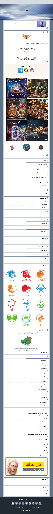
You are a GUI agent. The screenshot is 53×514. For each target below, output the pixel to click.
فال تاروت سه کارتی (43, 381)
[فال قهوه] (37, 110)
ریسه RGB (45, 258)
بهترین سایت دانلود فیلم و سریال (41, 426)
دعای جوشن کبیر (26, 51)
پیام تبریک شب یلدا (43, 455)
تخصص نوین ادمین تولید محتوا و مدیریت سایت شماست (37, 434)
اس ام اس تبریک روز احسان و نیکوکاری (40, 172)
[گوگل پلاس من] (19, 503)
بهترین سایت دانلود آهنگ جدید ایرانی (40, 431)
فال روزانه (33, 2)
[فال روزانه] (16, 89)
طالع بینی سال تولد (44, 352)
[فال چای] (37, 131)
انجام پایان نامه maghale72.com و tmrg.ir (40, 416)
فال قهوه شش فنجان (43, 207)
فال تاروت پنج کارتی (43, 387)
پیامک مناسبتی (26, 2)
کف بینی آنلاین (44, 215)
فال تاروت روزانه (44, 360)
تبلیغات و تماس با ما (12, 2)
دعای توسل (26, 54)
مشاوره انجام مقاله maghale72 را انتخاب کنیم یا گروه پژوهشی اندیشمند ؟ (34, 429)
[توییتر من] (23, 503)
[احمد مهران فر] (41, 24)
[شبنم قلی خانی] (12, 24)
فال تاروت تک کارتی (43, 379)
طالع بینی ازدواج (44, 223)
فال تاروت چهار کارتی (43, 384)
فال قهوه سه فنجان (43, 204)
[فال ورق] (16, 131)
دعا (27, 10)
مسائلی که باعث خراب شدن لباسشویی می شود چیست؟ (37, 413)
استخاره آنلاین (19, 2)
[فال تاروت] (37, 89)
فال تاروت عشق (44, 397)
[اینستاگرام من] (30, 503)
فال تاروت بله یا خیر (43, 402)
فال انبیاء (45, 194)
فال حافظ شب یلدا (44, 453)
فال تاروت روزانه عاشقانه (42, 400)
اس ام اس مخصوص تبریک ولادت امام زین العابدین (38, 175)
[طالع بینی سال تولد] (26, 342)
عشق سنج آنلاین (44, 250)
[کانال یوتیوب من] (16, 503)
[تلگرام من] (36, 503)
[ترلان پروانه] (26, 24)
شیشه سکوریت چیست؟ (43, 421)
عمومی (41, 155)
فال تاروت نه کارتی (44, 392)
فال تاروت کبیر (44, 363)
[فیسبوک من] (33, 503)
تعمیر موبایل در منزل (43, 424)
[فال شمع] (16, 110)
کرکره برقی (45, 418)
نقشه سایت (23, 510)
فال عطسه (45, 483)
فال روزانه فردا (44, 493)
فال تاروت (38, 2)
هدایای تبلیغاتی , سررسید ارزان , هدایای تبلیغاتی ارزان (38, 437)
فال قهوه (45, 202)
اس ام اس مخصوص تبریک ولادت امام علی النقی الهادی (38, 177)
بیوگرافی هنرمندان (44, 491)
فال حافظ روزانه (44, 450)
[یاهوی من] (40, 503)
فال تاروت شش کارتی (43, 389)
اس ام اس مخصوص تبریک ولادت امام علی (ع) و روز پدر (37, 169)
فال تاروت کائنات (44, 368)
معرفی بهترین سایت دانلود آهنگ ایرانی (40, 439)
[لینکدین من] (13, 503)
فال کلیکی (45, 242)
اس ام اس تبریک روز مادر (42, 164)
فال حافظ (43, 2)
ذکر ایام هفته (26, 56)
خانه (48, 2)
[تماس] (26, 503)
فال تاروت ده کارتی (43, 394)
